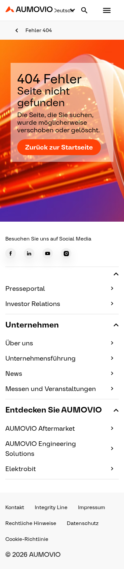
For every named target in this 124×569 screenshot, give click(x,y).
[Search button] (84, 10)
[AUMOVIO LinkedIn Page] (29, 253)
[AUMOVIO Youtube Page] (47, 253)
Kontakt (14, 507)
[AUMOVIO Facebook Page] (10, 253)
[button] (107, 10)
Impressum (91, 507)
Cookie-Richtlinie (26, 539)
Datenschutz (83, 523)
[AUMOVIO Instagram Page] (66, 253)
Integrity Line (51, 507)
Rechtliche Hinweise (30, 523)
